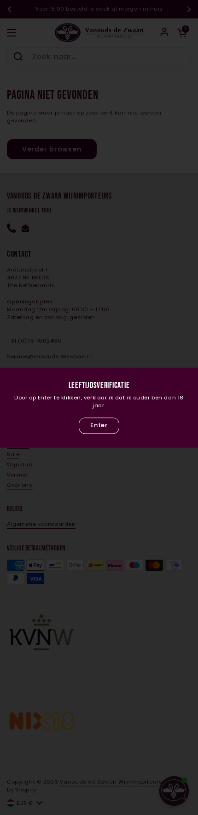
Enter (98, 425)
